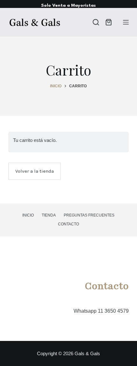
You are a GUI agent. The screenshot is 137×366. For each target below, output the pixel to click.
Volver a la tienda (34, 171)
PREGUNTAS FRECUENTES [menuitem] (89, 215)
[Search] (96, 22)
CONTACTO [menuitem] (68, 224)
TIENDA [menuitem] (49, 215)
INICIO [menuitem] (28, 215)
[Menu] (126, 22)
